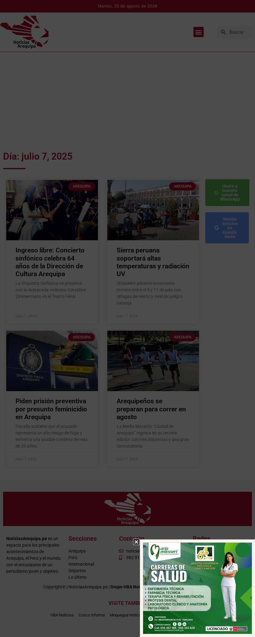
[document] (127, 318)
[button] (136, 541)
